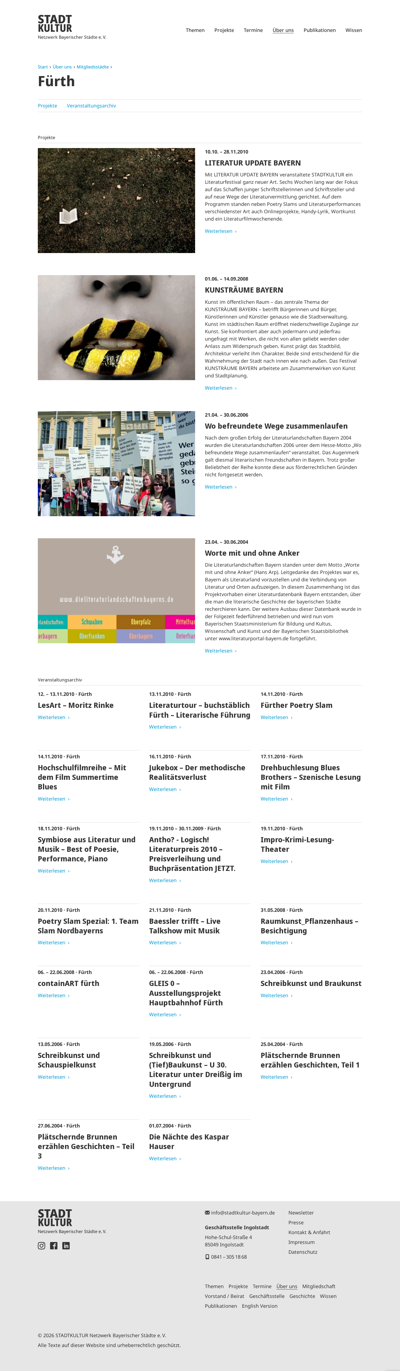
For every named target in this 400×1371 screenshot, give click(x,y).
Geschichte (302, 1296)
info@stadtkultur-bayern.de (243, 1212)
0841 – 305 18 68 (229, 1256)
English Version (260, 1306)
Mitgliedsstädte (93, 67)
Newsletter (301, 1212)
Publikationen (320, 30)
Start (43, 67)
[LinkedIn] (66, 1280)
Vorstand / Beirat (224, 1296)
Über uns (283, 30)
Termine (253, 30)
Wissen (354, 30)
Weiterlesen (218, 231)
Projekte (224, 30)
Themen (195, 30)
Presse (296, 1222)
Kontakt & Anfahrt (309, 1232)
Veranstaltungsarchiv (91, 105)
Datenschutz (302, 1252)
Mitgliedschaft (319, 1286)
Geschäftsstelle (267, 1296)
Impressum (301, 1242)
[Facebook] (53, 1280)
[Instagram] (41, 1280)
